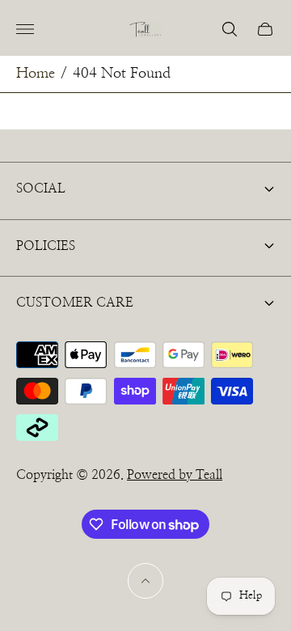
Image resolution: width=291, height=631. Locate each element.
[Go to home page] (145, 29)
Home (35, 73)
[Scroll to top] (145, 581)
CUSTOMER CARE (74, 302)
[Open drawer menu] (25, 29)
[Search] (229, 29)
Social (40, 188)
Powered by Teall (174, 474)
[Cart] (265, 29)
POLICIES (45, 245)
